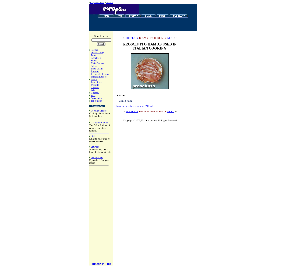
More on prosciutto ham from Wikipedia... (136, 106)
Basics (94, 79)
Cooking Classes (99, 110)
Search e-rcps (101, 36)
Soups (94, 60)
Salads (94, 66)
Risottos (95, 71)
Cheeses (95, 87)
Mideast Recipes (99, 76)
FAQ (93, 95)
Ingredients (96, 82)
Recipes (94, 50)
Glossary (95, 93)
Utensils (95, 84)
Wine (93, 90)
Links (93, 136)
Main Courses (97, 63)
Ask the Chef (97, 157)
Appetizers (96, 58)
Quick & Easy (97, 52)
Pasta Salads (97, 68)
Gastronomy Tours (99, 122)
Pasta (93, 55)
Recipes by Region (100, 74)
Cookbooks (96, 98)
